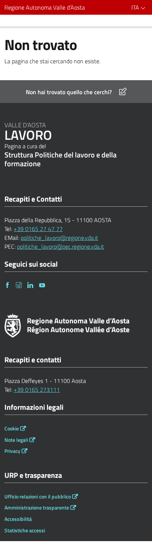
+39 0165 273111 (37, 389)
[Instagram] (19, 285)
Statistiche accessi (24, 530)
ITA (136, 7)
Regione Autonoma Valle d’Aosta (44, 7)
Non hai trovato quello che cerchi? (69, 92)
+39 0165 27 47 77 (38, 228)
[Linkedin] (30, 285)
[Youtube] (42, 285)
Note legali (16, 440)
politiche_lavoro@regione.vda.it (59, 237)
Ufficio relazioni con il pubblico (37, 497)
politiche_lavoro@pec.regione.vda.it (60, 246)
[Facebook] (7, 285)
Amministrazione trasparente (36, 508)
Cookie (11, 429)
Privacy (12, 451)
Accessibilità (18, 519)
